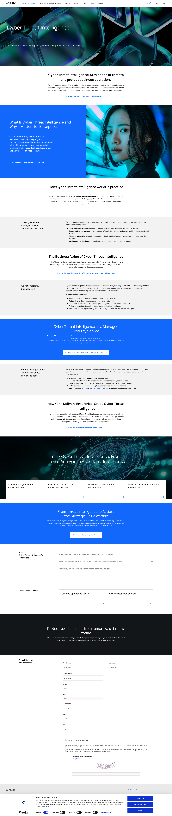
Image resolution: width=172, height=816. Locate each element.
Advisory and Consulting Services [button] (50, 3)
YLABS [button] (84, 3)
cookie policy (47, 806)
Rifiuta (140, 810)
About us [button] (67, 3)
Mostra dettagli (106, 812)
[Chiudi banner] (157, 796)
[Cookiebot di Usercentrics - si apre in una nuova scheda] (24, 812)
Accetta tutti (140, 798)
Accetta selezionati (140, 804)
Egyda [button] (76, 3)
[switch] (62, 812)
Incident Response (97, 388)
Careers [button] (100, 3)
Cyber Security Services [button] (28, 3)
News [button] (92, 3)
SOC (83, 388)
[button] (148, 3)
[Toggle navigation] (164, 3)
